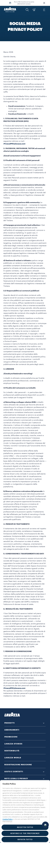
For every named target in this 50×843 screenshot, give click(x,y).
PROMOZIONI (10, 737)
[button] (44, 3)
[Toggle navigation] (44, 9)
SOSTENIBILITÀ (11, 751)
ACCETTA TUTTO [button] (25, 827)
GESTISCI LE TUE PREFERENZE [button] (25, 833)
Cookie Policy (8, 819)
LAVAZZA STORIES (13, 744)
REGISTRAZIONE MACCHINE (18, 764)
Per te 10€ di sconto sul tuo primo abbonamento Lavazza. (24, 3)
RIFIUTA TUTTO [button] (25, 839)
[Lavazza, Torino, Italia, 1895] (10, 9)
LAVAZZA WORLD (12, 758)
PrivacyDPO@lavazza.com (14, 144)
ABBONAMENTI (11, 730)
